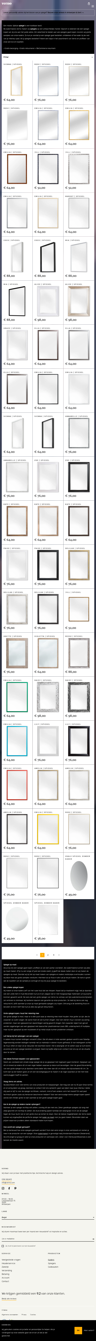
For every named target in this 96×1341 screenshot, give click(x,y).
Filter (6, 57)
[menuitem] (11, 1260)
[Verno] (6, 3)
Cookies (33, 1314)
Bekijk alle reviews (9, 1299)
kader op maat (48, 1117)
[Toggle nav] (91, 6)
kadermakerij (43, 1134)
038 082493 (7, 1179)
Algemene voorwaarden (10, 1314)
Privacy (24, 1314)
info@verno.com (8, 1183)
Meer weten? (89, 1330)
